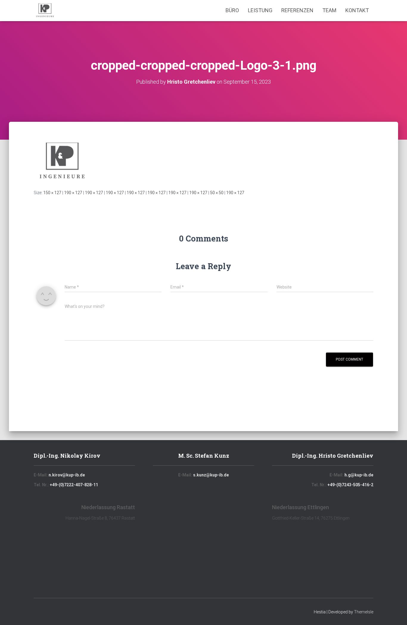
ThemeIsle (363, 612)
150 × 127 (52, 192)
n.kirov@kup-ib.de (67, 475)
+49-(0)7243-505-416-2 (350, 484)
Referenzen (297, 10)
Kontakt (357, 10)
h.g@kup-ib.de (358, 475)
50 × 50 (216, 192)
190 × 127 (73, 192)
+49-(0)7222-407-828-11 (74, 484)
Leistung (260, 10)
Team (329, 10)
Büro (232, 10)
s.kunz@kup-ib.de (211, 475)
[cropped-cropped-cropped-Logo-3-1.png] (62, 161)
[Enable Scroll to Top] (395, 613)
